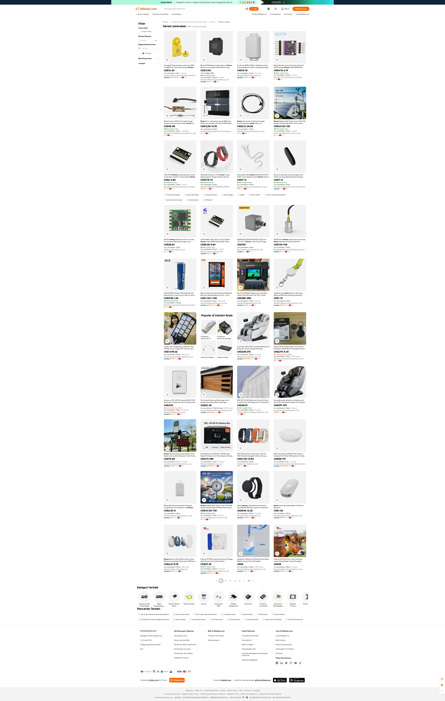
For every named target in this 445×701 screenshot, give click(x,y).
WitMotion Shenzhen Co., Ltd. (174, 249)
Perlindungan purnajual (182, 649)
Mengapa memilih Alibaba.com (151, 636)
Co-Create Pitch (146, 640)
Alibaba (165, 22)
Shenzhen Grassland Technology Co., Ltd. (288, 358)
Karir (141, 649)
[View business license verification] (243, 697)
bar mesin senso (217, 619)
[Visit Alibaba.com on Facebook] (277, 663)
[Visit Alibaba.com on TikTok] (300, 663)
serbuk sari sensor (211, 195)
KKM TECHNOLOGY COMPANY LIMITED (214, 187)
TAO (240, 690)
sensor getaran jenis (198, 619)
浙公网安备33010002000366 (260, 697)
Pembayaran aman (180, 636)
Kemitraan (279, 653)
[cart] (276, 9)
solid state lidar (247, 614)
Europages (256, 690)
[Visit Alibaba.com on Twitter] (286, 663)
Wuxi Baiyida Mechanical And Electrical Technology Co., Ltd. (290, 249)
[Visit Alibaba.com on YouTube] (295, 663)
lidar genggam (229, 195)
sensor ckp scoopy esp (295, 619)
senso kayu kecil (235, 619)
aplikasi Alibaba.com (263, 680)
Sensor (212, 22)
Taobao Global (232, 690)
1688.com (198, 690)
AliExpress (189, 690)
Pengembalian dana (249, 649)
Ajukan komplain (247, 644)
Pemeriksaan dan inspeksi (183, 653)
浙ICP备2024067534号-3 (282, 697)
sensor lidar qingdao (173, 195)
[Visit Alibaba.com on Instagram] (290, 663)
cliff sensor (208, 200)
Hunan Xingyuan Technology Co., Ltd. (213, 303)
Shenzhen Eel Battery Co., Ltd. (211, 464)
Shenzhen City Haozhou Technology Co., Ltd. (180, 133)
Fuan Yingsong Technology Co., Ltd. (286, 410)
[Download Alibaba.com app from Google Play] (297, 680)
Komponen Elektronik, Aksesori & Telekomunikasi (189, 22)
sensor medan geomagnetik (276, 195)
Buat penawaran (213, 640)
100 (249, 581)
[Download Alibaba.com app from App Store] (280, 680)
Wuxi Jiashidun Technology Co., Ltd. (250, 249)
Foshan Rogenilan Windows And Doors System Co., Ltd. (216, 410)
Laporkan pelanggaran (250, 660)
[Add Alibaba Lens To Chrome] (177, 680)
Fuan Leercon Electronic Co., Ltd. (249, 357)
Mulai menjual (280, 640)
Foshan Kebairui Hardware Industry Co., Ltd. (252, 412)
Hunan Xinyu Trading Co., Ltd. (247, 464)
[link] (442, 679)
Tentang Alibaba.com (148, 631)
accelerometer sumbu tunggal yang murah (155, 619)
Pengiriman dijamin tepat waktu (185, 644)
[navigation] (148, 301)
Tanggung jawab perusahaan (150, 644)
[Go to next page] (253, 581)
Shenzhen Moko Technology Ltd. (249, 75)
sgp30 (242, 195)
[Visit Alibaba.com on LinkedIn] (281, 663)
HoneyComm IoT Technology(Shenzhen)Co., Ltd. (180, 75)
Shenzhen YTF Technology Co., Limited (288, 77)
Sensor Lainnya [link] (224, 22)
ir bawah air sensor (229, 614)
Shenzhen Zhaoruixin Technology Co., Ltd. (252, 187)
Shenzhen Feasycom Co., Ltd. (174, 412)
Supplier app (226, 680)
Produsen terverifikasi (216, 636)
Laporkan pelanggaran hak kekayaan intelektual (255, 654)
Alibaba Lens (154, 680)
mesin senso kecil (252, 619)
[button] (246, 8)
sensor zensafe (180, 619)
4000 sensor (263, 614)
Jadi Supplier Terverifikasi (285, 649)
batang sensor (193, 200)
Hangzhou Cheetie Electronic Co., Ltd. (177, 464)
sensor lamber (255, 195)
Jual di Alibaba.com (282, 636)
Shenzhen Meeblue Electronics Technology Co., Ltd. (290, 187)
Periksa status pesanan (284, 644)
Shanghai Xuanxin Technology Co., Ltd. (251, 131)
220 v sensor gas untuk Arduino (206, 614)
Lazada (222, 690)
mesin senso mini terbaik (273, 619)
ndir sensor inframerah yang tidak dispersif (155, 614)
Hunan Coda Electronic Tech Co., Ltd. (287, 133)
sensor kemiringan (193, 195)
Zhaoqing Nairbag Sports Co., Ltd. (249, 303)
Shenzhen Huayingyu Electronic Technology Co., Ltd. (180, 187)
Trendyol (247, 690)
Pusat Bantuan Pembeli (250, 636)
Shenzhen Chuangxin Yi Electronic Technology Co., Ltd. (180, 305)
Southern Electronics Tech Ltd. (211, 251)
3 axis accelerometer (182, 614)
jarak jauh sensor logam (174, 200)
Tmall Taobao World (211, 690)
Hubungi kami (247, 640)
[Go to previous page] (216, 581)
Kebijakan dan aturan (181, 658)
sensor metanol (279, 614)
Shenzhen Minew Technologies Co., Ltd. (214, 79)
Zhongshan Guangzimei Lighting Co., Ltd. (178, 357)
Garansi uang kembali (181, 640)
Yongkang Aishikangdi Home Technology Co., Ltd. (216, 131)
